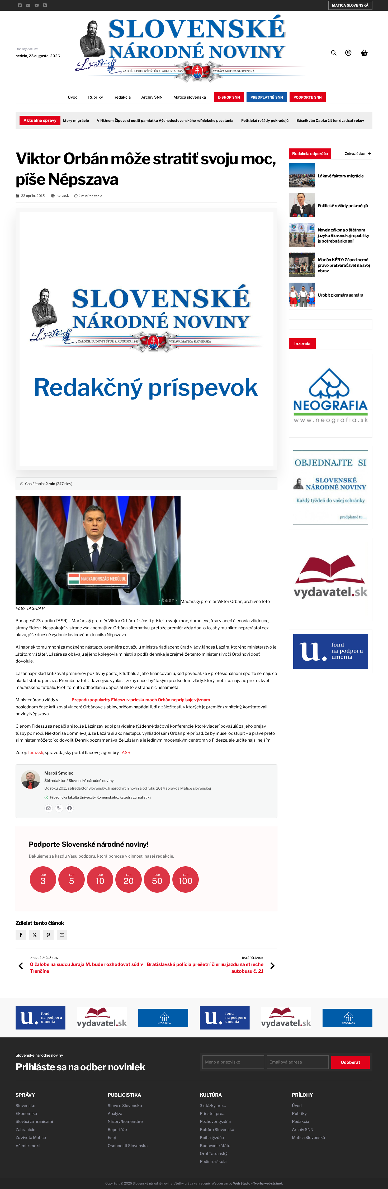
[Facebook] (69, 808)
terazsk (63, 195)
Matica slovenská (189, 97)
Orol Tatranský (214, 1153)
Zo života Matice (31, 1137)
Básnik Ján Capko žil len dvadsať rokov (315, 120)
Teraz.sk (35, 752)
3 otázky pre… (213, 1105)
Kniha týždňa (212, 1137)
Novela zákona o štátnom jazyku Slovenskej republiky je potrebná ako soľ (343, 236)
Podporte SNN (308, 97)
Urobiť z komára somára (340, 295)
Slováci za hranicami (34, 1121)
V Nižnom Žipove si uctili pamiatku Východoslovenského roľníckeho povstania (150, 120)
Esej (112, 1137)
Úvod (73, 97)
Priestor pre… (212, 1113)
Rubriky (95, 97)
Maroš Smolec (58, 773)
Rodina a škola (213, 1161)
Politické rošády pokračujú (250, 120)
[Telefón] (59, 808)
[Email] (48, 808)
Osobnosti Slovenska (128, 1145)
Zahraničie (25, 1129)
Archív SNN (152, 97)
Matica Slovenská (350, 5)
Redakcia (122, 97)
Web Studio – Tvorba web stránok (258, 1183)
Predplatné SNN (266, 97)
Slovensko (25, 1105)
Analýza (115, 1113)
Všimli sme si (28, 1145)
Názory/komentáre (125, 1121)
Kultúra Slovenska (217, 1129)
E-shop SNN (229, 97)
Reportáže (117, 1129)
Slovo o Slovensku (125, 1105)
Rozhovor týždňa (215, 1121)
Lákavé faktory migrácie (341, 175)
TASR (125, 752)
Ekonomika (26, 1113)
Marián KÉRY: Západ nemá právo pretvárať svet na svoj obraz (344, 265)
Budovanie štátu (215, 1145)
